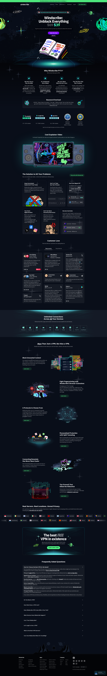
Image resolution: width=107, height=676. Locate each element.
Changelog (30, 659)
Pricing (20, 661)
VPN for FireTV (52, 663)
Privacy (66, 659)
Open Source (21, 664)
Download (69, 4)
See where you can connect (35, 510)
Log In (74, 4)
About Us (62, 659)
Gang (66, 664)
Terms (61, 661)
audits (41, 91)
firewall (61, 579)
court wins (48, 91)
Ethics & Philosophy (32, 666)
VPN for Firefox (43, 664)
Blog (66, 663)
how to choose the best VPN (52, 570)
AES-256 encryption (41, 579)
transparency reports (45, 90)
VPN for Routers (52, 667)
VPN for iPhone (43, 667)
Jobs (61, 663)
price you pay (77, 88)
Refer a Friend (31, 664)
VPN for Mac (42, 661)
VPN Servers (21, 667)
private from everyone (61, 91)
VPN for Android (52, 659)
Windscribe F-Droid (43, 669)
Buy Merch (30, 661)
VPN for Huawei (52, 666)
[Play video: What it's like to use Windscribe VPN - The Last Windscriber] (53, 154)
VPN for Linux (51, 661)
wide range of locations (33, 577)
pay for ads (25, 88)
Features (52, 4)
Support (20, 663)
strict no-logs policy (72, 573)
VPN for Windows (43, 659)
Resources (62, 4)
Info (61, 664)
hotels (72, 188)
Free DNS (21, 666)
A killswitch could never (72, 492)
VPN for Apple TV (52, 664)
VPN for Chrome (43, 663)
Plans (57, 4)
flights (79, 187)
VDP (66, 661)
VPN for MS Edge (43, 666)
